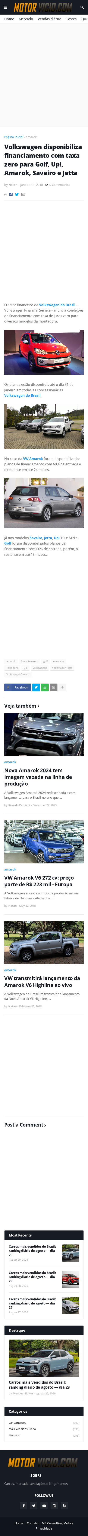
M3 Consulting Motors (57, 1523)
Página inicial (13, 137)
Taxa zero (12, 668)
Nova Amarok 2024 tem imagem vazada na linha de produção (38, 777)
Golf (7, 543)
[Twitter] (17, 194)
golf (45, 661)
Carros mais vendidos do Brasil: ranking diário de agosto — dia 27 (32, 1303)
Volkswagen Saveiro (18, 674)
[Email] (23, 194)
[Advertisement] (44, 75)
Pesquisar (82, 7)
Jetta (48, 538)
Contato (32, 1523)
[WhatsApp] (45, 687)
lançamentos (44, 1423)
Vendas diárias (50, 19)
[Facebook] (11, 194)
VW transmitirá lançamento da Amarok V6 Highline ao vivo (42, 981)
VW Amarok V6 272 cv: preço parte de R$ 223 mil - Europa (39, 881)
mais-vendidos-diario (44, 1429)
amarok (31, 137)
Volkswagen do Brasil (57, 305)
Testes (71, 19)
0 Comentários (59, 185)
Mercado (26, 19)
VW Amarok (33, 458)
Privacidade (44, 1528)
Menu (6, 7)
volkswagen (40, 668)
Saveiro (36, 538)
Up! (57, 538)
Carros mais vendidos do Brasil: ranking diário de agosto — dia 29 (32, 1250)
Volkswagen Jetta (62, 668)
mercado (58, 661)
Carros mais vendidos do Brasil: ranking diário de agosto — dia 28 (32, 1277)
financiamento (29, 661)
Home (9, 19)
